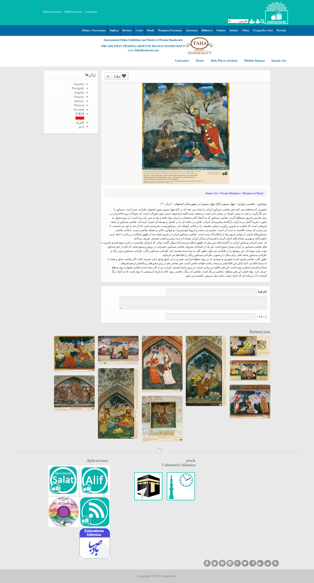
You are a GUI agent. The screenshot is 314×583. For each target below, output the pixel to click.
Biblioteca (207, 30)
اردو (81, 126)
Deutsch (79, 105)
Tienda (150, 30)
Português (78, 88)
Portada (281, 30)
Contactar (91, 11)
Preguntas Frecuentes (170, 30)
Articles (233, 30)
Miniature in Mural (253, 193)
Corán (139, 30)
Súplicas (114, 30)
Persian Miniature (230, 193)
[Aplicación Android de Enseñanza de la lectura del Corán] (95, 480)
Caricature (182, 61)
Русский (79, 109)
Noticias (221, 30)
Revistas (127, 30)
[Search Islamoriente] (262, 22)
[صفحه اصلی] (276, 12)
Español (79, 84)
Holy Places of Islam (223, 61)
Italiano (79, 101)
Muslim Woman (254, 61)
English (79, 92)
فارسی (79, 118)
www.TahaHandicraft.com (143, 50)
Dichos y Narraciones (94, 30)
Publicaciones (73, 11)
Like (113, 76)
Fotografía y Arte (263, 30)
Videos (245, 30)
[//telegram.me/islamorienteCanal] (267, 563)
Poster (199, 61)
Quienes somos (52, 11)
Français (79, 96)
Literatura (192, 30)
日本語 (79, 113)
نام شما (262, 291)
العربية (80, 122)
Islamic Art (278, 61)
